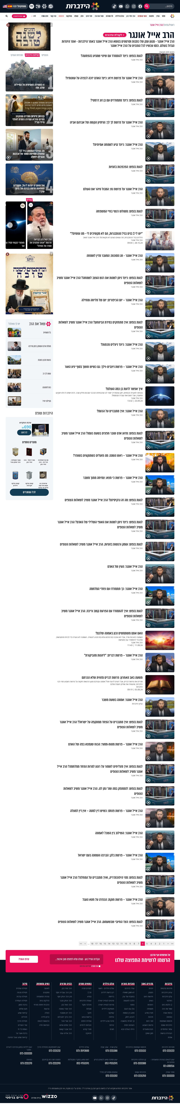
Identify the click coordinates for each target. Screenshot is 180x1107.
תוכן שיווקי (149, 1033)
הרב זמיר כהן (130, 16)
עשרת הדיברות (85, 1000)
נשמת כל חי (22, 1029)
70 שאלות (109, 16)
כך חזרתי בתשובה (127, 1021)
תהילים (24, 1017)
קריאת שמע (22, 1012)
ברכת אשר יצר (21, 1033)
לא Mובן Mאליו (128, 992)
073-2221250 (140, 1076)
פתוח (132, 1004)
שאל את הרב (99, 16)
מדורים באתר (147, 983)
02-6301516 (168, 1066)
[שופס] (44, 6)
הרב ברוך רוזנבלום (65, 1017)
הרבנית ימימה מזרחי (41, 1004)
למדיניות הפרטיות (85, 966)
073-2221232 (54, 1051)
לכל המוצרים (29, 492)
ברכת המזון (23, 1004)
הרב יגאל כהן (67, 1004)
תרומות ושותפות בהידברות (136, 1047)
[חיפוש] (146, 6)
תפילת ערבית (22, 996)
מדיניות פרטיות (166, 988)
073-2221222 (168, 1051)
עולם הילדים (119, 16)
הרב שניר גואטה (65, 1008)
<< (172, 943)
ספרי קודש (87, 1029)
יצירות (111, 1025)
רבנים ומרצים (66, 983)
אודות (170, 1037)
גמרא (89, 996)
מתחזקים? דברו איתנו (17, 6)
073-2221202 (111, 1076)
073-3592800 (82, 1051)
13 (113, 943)
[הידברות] (83, 6)
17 (96, 943)
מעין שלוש (23, 1008)
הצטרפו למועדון (18, 16)
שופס (76, 16)
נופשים (169, 1017)
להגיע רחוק (129, 1017)
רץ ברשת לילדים (107, 992)
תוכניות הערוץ (128, 983)
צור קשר (53, 16)
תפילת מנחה (22, 992)
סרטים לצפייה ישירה (106, 1000)
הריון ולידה (45, 1017)
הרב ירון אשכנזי (66, 1012)
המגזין (150, 992)
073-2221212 (140, 1051)
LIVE (34, 16)
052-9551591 (111, 1063)
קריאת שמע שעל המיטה (17, 1037)
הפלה (47, 1012)
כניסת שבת (167, 1012)
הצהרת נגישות (166, 1033)
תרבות (150, 1017)
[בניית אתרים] (49, 1097)
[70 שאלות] (38, 6)
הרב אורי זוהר (66, 1021)
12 (117, 943)
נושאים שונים (85, 983)
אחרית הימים (86, 1021)
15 (105, 943)
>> (81, 943)
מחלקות (69, 16)
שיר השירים (22, 1025)
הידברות (168, 983)
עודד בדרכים (129, 988)
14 (109, 943)
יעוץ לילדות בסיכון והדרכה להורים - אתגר (19, 1048)
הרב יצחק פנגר (66, 1000)
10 (126, 943)
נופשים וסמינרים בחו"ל (108, 1072)
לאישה (46, 988)
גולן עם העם (129, 1008)
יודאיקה (88, 1033)
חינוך (89, 1012)
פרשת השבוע (147, 1025)
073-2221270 (26, 1063)
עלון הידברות (167, 996)
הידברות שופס (166, 1025)
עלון (82, 16)
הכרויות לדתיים (85, 1025)
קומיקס (111, 1012)
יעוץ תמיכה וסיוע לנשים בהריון (105, 1059)
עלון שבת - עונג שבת (109, 1047)
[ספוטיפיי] (31, 6)
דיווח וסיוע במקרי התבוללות (78, 1059)
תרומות (61, 16)
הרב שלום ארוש (65, 1025)
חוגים (112, 1029)
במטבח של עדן (128, 996)
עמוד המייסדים (166, 1029)
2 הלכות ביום (167, 1004)
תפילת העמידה (21, 1000)
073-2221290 (54, 1063)
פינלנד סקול (86, 1004)
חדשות (151, 16)
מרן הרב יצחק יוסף (64, 996)
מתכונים (46, 992)
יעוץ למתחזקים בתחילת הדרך (48, 1047)
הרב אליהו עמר (66, 1033)
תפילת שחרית (21, 988)
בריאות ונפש (86, 1017)
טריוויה (111, 1017)
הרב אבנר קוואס (65, 1029)
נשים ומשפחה (43, 983)
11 (122, 943)
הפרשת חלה (44, 1025)
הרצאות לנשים (43, 1021)
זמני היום (89, 16)
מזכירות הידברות (168, 1047)
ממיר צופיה (170, 1072)
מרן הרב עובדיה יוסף (64, 992)
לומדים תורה (86, 988)
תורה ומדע (149, 1012)
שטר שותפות (142, 16)
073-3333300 (140, 1063)
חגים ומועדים (148, 1029)
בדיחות (111, 996)
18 (92, 943)
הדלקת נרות (44, 1000)
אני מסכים (89, 966)
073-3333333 (168, 1076)
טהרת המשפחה (43, 996)
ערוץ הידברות (167, 992)
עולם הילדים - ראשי (106, 988)
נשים (151, 1000)
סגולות (88, 1008)
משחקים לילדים (108, 1008)
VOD (163, 16)
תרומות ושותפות (166, 1021)
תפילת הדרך (22, 1021)
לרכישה (24, 432)
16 (100, 943)
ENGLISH (44, 16)
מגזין (158, 16)
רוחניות (150, 1004)
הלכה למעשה (128, 1000)
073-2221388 (111, 1051)
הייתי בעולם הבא (127, 1029)
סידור (24, 983)
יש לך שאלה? (14, 324)
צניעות (46, 1008)
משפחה (150, 1008)
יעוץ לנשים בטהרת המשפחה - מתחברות (162, 1061)
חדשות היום (148, 996)
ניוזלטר (169, 1000)
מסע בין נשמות (128, 1012)
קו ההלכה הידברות (138, 1059)
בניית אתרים (36, 1097)
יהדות (151, 988)
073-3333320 (26, 1053)
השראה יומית (129, 1025)
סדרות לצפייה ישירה (106, 1004)
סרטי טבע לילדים (107, 1021)
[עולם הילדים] (50, 6)
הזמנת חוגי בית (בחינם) (51, 1059)
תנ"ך (89, 992)
